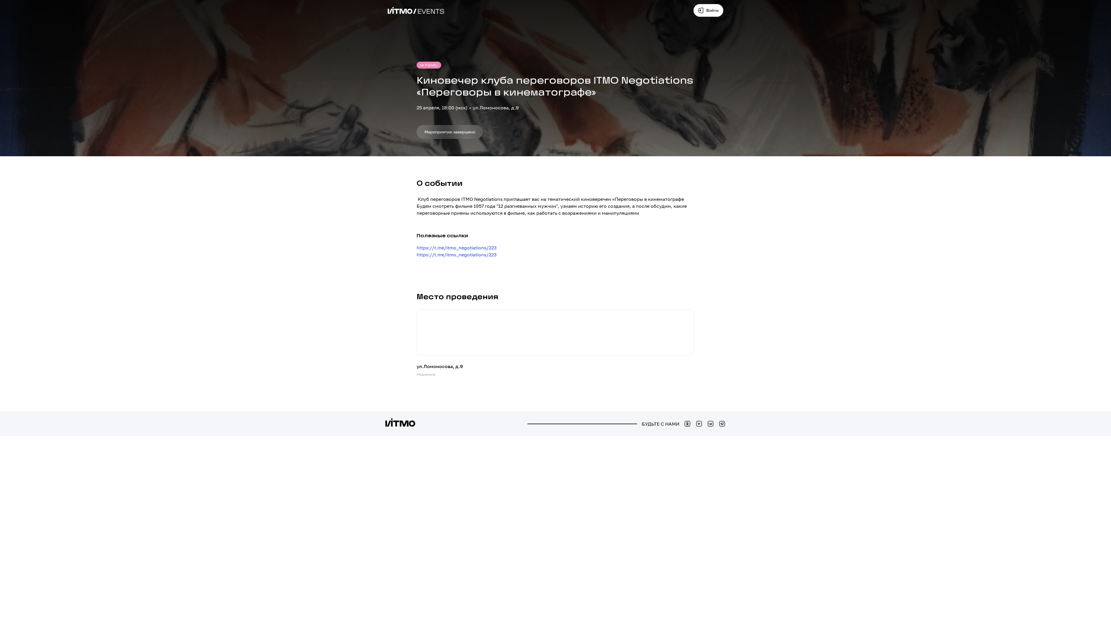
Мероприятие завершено (449, 131)
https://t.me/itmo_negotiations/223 (456, 248)
